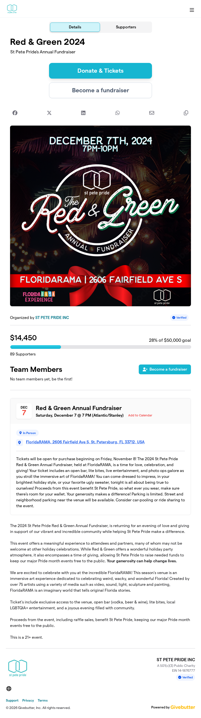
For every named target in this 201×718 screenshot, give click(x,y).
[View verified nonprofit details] (179, 317)
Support (12, 700)
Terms (43, 700)
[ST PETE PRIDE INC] (12, 9)
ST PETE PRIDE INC (52, 318)
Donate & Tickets (100, 70)
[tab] (75, 27)
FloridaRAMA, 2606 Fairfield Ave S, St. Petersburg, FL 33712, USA (85, 442)
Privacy (28, 700)
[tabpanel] (100, 338)
